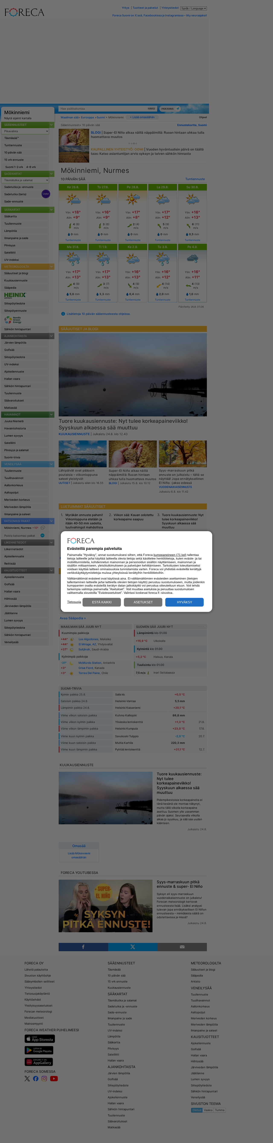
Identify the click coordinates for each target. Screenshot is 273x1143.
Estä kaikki (102, 602)
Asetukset (143, 602)
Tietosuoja (74, 602)
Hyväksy (184, 602)
